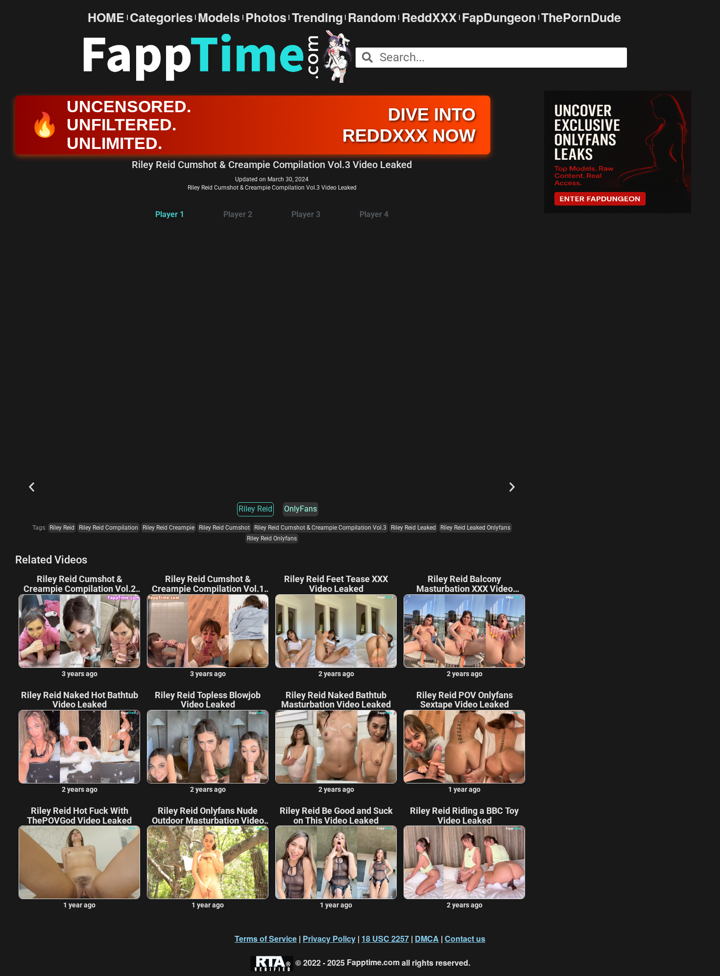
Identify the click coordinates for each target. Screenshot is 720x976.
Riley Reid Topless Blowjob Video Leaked (208, 700)
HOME (106, 17)
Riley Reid (255, 508)
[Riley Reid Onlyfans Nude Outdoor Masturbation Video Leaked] (207, 862)
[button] (31, 487)
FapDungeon (499, 17)
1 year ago (464, 789)
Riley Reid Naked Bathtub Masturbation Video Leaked (336, 700)
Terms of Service (266, 938)
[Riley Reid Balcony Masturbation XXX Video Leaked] (464, 631)
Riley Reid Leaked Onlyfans (475, 527)
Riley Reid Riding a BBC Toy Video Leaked (464, 816)
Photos (266, 17)
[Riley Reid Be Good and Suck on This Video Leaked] (336, 862)
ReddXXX (429, 17)
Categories (161, 17)
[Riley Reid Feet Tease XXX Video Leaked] (336, 631)
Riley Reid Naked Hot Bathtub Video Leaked (79, 700)
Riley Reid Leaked (413, 527)
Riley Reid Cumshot (224, 527)
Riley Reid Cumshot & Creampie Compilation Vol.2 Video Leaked (80, 584)
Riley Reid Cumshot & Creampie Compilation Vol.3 (320, 527)
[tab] (169, 215)
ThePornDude (581, 17)
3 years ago (79, 674)
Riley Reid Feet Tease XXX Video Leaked (336, 584)
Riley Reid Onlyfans (272, 538)
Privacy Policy (329, 938)
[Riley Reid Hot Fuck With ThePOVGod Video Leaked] (79, 862)
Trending (317, 17)
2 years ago (336, 674)
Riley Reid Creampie (168, 527)
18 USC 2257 (385, 938)
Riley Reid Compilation (108, 527)
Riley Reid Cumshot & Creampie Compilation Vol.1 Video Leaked (208, 584)
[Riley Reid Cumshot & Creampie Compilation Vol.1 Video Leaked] (207, 631)
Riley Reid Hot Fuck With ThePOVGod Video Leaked (79, 816)
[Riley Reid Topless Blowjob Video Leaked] (207, 746)
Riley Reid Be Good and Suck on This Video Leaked (336, 816)
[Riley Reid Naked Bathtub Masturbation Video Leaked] (336, 746)
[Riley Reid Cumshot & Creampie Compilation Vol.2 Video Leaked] (79, 631)
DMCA (427, 938)
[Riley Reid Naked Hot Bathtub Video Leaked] (79, 746)
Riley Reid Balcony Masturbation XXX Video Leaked (464, 584)
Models (219, 17)
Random (372, 17)
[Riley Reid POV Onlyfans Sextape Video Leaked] (464, 746)
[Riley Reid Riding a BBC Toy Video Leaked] (464, 862)
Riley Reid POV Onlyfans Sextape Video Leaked (464, 700)
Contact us (465, 938)
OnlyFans (300, 508)
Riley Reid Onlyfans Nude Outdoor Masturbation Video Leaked (208, 816)
